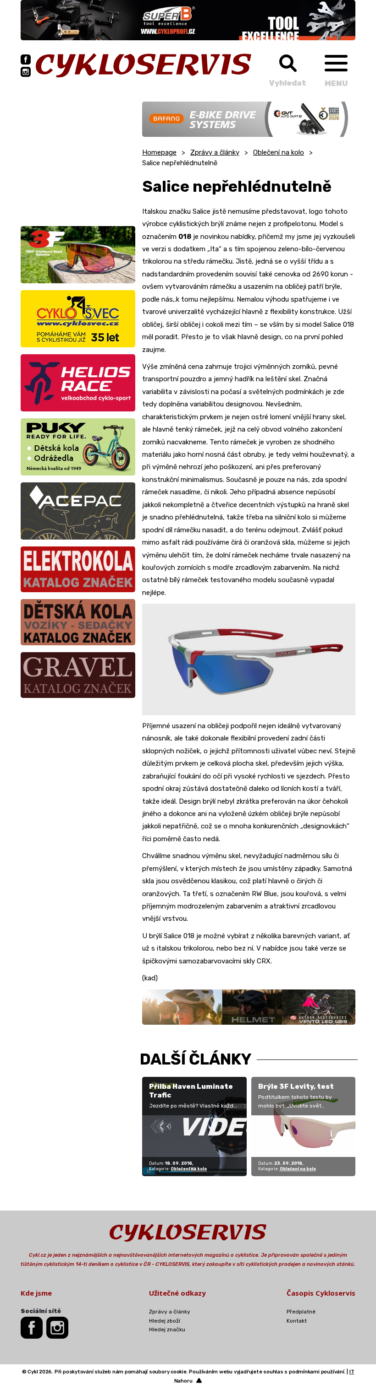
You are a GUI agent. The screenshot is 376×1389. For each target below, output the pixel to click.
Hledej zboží (164, 1321)
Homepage (159, 152)
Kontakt (297, 1321)
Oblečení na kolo (278, 152)
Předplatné (301, 1311)
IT (351, 1372)
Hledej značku (167, 1329)
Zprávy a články (214, 152)
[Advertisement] (78, 159)
